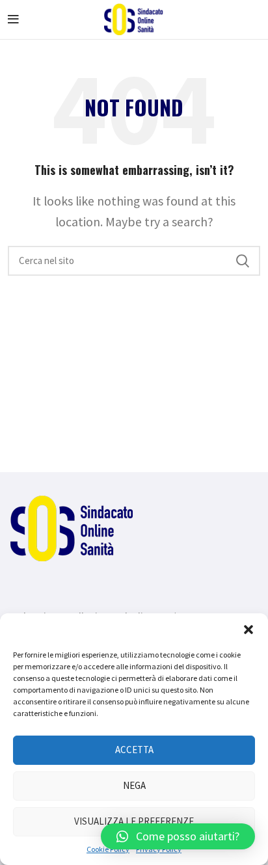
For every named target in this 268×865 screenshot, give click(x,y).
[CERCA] (242, 261)
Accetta (134, 749)
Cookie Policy (108, 849)
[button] (248, 629)
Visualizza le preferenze (134, 821)
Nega (134, 785)
